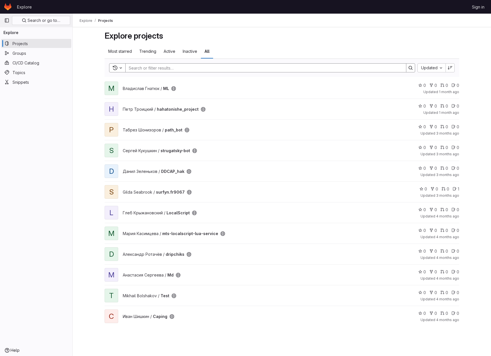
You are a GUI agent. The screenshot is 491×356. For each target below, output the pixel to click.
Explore (24, 7)
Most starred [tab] (120, 51)
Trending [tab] (147, 51)
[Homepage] (8, 6)
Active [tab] (169, 51)
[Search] (410, 67)
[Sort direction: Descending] (450, 67)
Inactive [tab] (190, 51)
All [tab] (207, 51)
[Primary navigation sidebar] (6, 20)
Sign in (478, 7)
